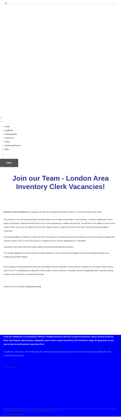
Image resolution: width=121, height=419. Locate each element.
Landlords (9, 130)
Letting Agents (11, 134)
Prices (7, 142)
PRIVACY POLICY (12, 368)
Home (7, 127)
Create (20, 415)
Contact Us (9, 138)
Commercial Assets (13, 146)
